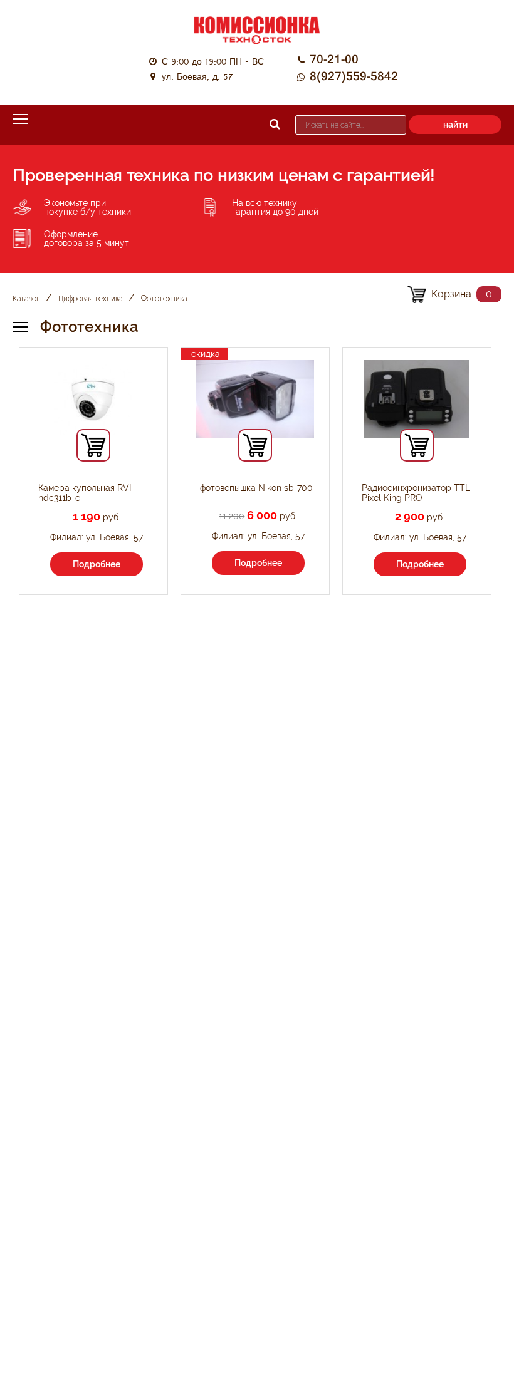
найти (455, 125)
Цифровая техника (90, 298)
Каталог (26, 298)
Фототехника (164, 298)
